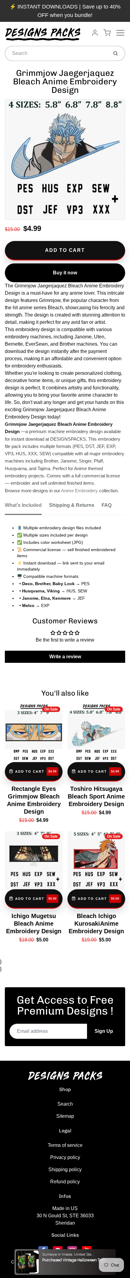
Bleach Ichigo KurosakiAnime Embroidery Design (96, 923)
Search (65, 1104)
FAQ (107, 505)
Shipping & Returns (71, 505)
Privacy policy (65, 1157)
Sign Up (104, 1031)
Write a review (65, 656)
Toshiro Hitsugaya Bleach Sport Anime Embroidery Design (96, 796)
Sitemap (65, 1116)
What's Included (23, 505)
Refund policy (65, 1181)
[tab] (27, 507)
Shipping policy (65, 1169)
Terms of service (65, 1145)
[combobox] (56, 53)
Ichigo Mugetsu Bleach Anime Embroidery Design (33, 923)
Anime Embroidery (79, 490)
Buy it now (65, 272)
